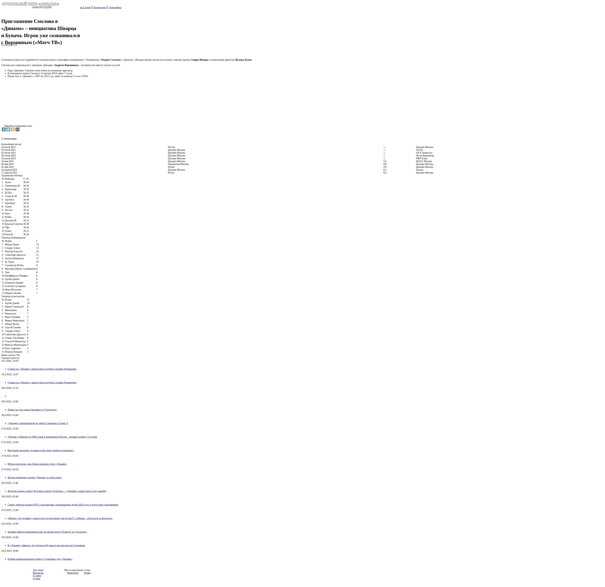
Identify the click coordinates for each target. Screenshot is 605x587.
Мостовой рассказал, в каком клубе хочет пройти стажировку (41, 450)
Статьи (36, 578)
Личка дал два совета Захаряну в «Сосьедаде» (32, 409)
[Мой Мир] (17, 129)
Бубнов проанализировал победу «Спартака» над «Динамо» (40, 559)
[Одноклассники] (13, 129)
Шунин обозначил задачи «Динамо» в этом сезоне (35, 477)
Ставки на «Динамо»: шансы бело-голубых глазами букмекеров (42, 369)
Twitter (87, 573)
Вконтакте (73, 573)
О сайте (37, 575)
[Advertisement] (38, 51)
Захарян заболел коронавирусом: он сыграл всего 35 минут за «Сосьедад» (47, 531)
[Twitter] (8, 129)
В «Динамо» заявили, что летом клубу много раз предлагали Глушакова (46, 545)
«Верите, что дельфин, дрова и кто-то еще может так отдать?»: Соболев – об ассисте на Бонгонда (60, 518)
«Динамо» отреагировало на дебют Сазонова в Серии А (38, 423)
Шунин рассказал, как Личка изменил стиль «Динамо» (37, 464)
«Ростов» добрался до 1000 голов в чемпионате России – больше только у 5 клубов (52, 436)
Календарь (100, 7)
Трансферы (115, 7)
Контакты (38, 573)
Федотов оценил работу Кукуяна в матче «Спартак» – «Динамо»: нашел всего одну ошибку (57, 491)
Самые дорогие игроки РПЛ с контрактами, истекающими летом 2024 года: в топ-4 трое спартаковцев (63, 504)
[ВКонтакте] (4, 129)
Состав (86, 7)
